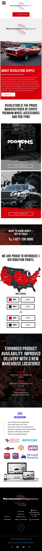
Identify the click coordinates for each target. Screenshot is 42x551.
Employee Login (22, 14)
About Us (7, 516)
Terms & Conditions (21, 519)
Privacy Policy (20, 516)
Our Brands (7, 519)
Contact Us (20, 514)
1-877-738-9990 (22, 239)
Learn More (7, 94)
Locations (21, 511)
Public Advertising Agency (27, 542)
